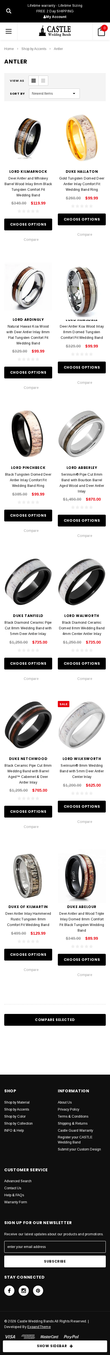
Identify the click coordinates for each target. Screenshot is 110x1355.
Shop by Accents (33, 49)
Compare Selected (55, 1019)
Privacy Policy (68, 1109)
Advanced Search (18, 1181)
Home (9, 49)
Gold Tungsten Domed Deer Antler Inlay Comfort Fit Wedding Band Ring (82, 184)
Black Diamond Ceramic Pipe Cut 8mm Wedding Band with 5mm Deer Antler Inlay (28, 628)
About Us (65, 1102)
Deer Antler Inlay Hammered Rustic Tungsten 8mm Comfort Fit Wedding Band (28, 919)
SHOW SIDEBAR (52, 1345)
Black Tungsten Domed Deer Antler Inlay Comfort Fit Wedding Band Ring (28, 480)
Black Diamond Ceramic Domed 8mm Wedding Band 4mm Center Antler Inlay (82, 628)
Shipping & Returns (72, 1123)
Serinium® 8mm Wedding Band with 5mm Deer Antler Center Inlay (82, 771)
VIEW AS (17, 80)
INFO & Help (14, 1130)
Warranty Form (15, 1202)
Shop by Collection (18, 1123)
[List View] (43, 80)
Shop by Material (17, 1102)
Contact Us (12, 1188)
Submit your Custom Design (79, 1149)
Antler (58, 49)
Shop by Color (15, 1116)
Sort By (17, 93)
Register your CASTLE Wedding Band (75, 1139)
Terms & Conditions (73, 1116)
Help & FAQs (14, 1195)
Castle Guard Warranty (75, 1130)
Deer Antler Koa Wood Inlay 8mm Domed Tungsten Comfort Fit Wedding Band (82, 332)
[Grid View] (33, 80)
